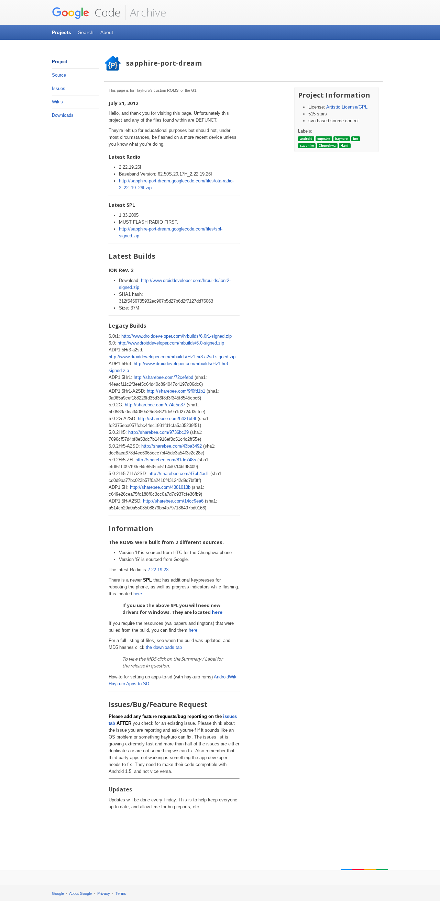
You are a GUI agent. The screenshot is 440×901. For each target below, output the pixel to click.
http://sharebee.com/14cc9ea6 (173, 501)
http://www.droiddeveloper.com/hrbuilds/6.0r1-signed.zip (176, 336)
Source (59, 75)
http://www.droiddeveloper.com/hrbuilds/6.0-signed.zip (171, 343)
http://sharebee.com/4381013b (160, 487)
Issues (58, 88)
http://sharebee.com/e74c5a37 (155, 404)
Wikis (57, 101)
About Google (80, 893)
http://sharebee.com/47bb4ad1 (178, 473)
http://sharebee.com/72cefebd (163, 377)
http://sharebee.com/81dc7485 (165, 459)
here (137, 593)
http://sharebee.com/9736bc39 (158, 432)
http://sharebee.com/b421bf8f (167, 418)
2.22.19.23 (157, 569)
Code (106, 12)
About (106, 32)
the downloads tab (164, 647)
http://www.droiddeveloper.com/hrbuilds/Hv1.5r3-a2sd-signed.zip (172, 356)
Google (58, 893)
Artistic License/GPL (346, 107)
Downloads (63, 115)
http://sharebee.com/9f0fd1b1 (176, 391)
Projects (61, 32)
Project (59, 61)
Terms (121, 893)
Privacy (103, 893)
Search (86, 32)
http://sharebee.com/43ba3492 (171, 446)
